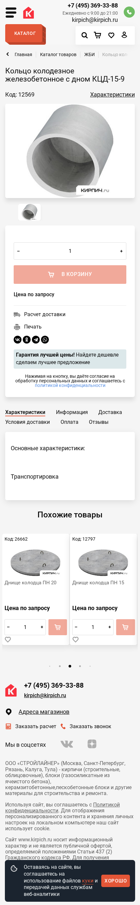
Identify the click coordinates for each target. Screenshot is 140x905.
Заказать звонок (90, 726)
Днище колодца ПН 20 (30, 583)
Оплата (69, 422)
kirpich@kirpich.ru (95, 20)
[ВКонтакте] (17, 340)
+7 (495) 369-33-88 (93, 5)
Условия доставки (27, 422)
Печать (33, 327)
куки (87, 881)
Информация (72, 412)
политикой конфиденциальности (70, 385)
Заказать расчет (35, 726)
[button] (49, 666)
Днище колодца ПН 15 (98, 583)
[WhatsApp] (45, 340)
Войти (124, 36)
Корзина (99, 35)
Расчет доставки (44, 314)
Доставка (110, 412)
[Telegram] (36, 340)
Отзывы (98, 422)
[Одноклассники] (27, 340)
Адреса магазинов (44, 711)
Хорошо (116, 881)
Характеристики (112, 94)
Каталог (25, 33)
